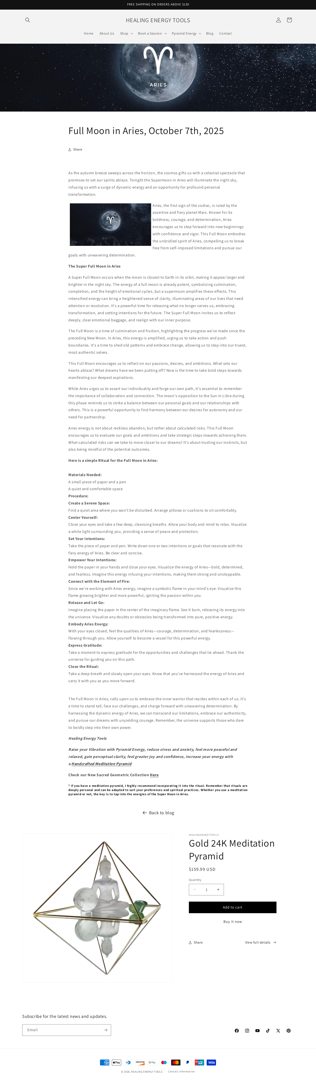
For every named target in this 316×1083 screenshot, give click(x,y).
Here (154, 774)
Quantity (195, 880)
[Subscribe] (105, 1030)
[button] (27, 20)
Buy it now (232, 921)
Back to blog (161, 812)
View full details (258, 942)
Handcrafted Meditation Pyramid (101, 763)
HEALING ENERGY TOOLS (146, 1071)
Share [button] (77, 149)
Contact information (181, 1071)
